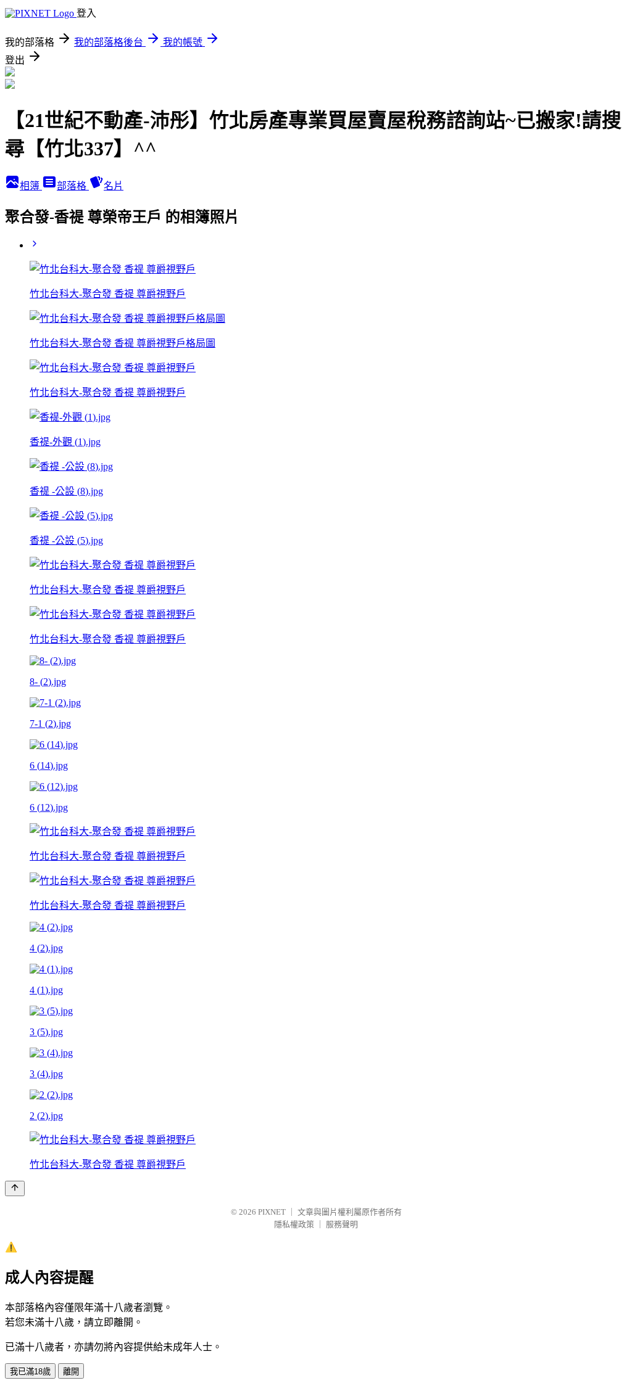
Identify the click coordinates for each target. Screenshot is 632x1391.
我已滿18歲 (30, 1371)
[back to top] (15, 1188)
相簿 (31, 186)
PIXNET (272, 1212)
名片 (113, 186)
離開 (71, 1371)
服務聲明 (342, 1224)
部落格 (73, 186)
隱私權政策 (294, 1224)
